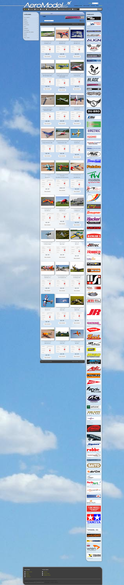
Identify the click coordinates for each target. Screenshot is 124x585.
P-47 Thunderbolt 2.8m (62, 276)
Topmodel (88, 532)
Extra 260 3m (47, 174)
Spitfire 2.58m (77, 308)
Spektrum (88, 504)
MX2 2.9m (77, 242)
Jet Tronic (88, 290)
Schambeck (89, 479)
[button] (47, 56)
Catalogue (47, 13)
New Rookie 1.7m (47, 276)
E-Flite (88, 120)
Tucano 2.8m (62, 341)
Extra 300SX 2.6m (77, 174)
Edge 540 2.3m (62, 107)
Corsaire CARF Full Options (62, 74)
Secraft (88, 493)
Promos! (37, 9)
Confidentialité (46, 582)
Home (26, 9)
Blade (88, 82)
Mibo (87, 358)
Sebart (88, 486)
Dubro (88, 114)
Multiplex (88, 378)
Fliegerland (89, 163)
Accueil (42, 13)
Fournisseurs (28, 576)
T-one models (89, 512)
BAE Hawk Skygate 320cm (47, 74)
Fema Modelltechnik (90, 149)
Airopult (88, 28)
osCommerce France (40, 582)
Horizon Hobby (89, 266)
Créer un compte (46, 573)
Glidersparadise (89, 202)
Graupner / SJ (89, 215)
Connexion (45, 571)
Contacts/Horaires (51, 9)
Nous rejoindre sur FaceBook (65, 9)
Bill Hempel (89, 62)
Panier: (97, 5)
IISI (87, 285)
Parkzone (88, 409)
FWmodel (88, 185)
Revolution (88, 441)
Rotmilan (88, 461)
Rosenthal (88, 457)
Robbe (88, 452)
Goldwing (88, 209)
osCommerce (31, 581)
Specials (27, 573)
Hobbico (88, 255)
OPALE (88, 393)
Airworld (88, 32)
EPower (88, 139)
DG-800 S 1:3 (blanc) (48, 107)
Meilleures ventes (29, 571)
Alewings (88, 37)
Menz (88, 352)
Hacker (88, 225)
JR (87, 319)
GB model (88, 192)
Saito (88, 468)
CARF (51, 13)
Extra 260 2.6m (77, 141)
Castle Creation (89, 90)
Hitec (88, 247)
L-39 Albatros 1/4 (77, 209)
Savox (88, 473)
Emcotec (88, 133)
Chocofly (88, 96)
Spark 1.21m (62, 308)
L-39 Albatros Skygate (48, 242)
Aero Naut (88, 20)
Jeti (87, 303)
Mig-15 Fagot (62, 242)
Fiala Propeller (89, 157)
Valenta (88, 543)
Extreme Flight (89, 146)
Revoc (88, 432)
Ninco (88, 385)
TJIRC (88, 526)
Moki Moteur (89, 371)
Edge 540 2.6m (77, 107)
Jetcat (88, 297)
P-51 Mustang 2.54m (77, 276)
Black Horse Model (90, 76)
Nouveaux (31, 9)
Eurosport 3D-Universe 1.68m (47, 141)
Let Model (88, 346)
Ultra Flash (77, 341)
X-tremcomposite (90, 558)
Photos (75, 9)
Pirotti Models (89, 415)
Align (87, 42)
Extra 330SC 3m (47, 209)
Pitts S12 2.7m (48, 308)
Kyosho (88, 332)
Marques (43, 9)
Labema (88, 340)
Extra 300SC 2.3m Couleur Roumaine (62, 175)
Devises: (90, 3)
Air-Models (89, 26)
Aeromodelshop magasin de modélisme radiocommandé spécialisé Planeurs (44, 580)
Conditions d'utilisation (54, 582)
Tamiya (88, 524)
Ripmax (88, 446)
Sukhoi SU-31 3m (47, 341)
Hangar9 (88, 241)
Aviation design (89, 58)
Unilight (88, 537)
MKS (87, 364)
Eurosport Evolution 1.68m (62, 141)
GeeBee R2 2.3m (62, 209)
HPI (87, 273)
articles (100, 5)
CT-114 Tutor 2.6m (77, 74)
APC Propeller (89, 52)
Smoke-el (88, 498)
